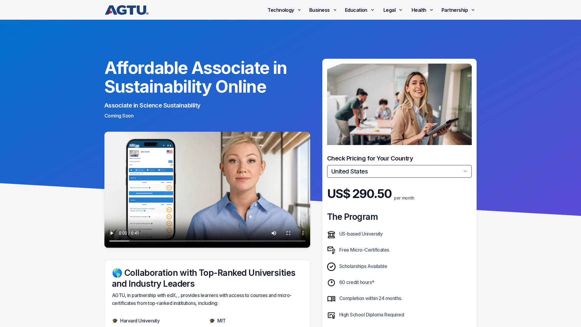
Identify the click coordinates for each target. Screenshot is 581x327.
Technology (281, 10)
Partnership (454, 10)
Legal (389, 10)
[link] (126, 10)
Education (356, 10)
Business (319, 10)
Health (419, 10)
